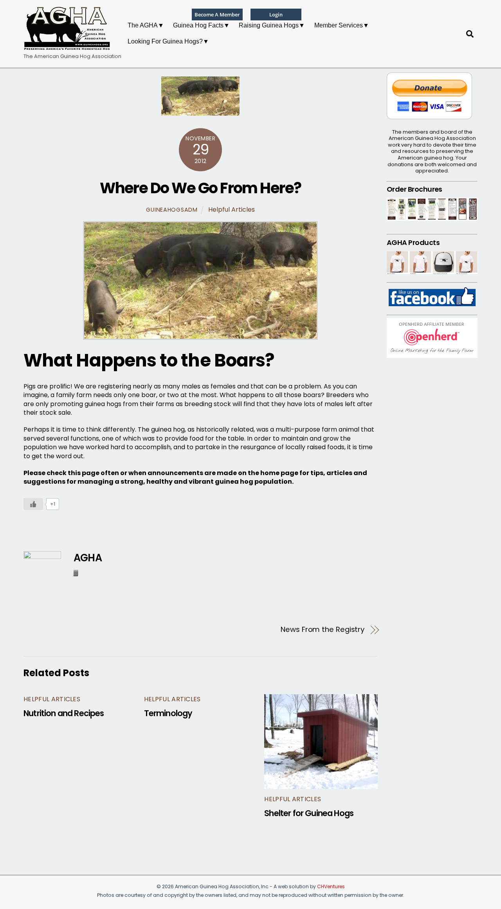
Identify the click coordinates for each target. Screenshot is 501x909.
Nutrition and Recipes (63, 713)
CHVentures (331, 886)
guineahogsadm (171, 210)
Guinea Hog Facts (198, 25)
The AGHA (143, 25)
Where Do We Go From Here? (200, 188)
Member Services (338, 25)
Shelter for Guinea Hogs (308, 813)
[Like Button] (33, 504)
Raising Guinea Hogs (269, 25)
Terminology (168, 713)
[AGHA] (67, 46)
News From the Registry (322, 629)
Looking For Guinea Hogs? (165, 41)
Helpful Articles (231, 209)
